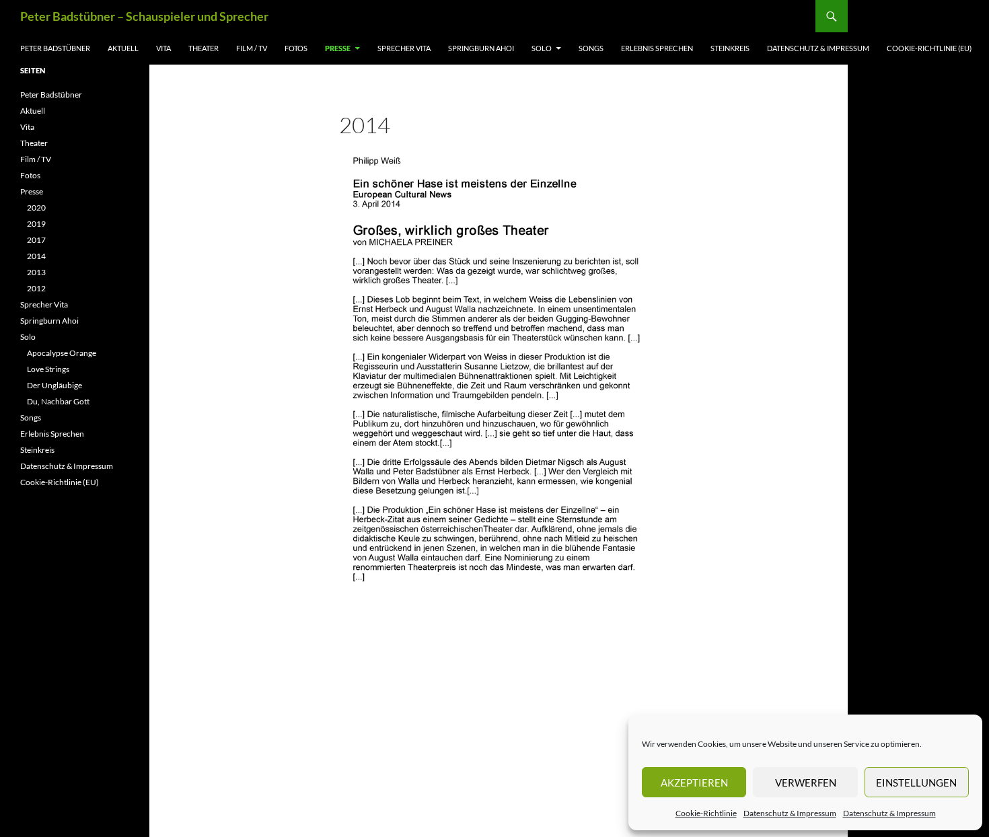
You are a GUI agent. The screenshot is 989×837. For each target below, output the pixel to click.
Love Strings (48, 369)
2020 (36, 208)
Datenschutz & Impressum (789, 813)
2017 (36, 240)
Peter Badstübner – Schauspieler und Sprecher (144, 16)
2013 (36, 272)
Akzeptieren (694, 782)
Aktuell (123, 48)
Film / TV (251, 48)
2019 (36, 224)
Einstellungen (916, 782)
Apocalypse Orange (61, 353)
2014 (36, 256)
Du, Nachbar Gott (58, 401)
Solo (542, 48)
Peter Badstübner (55, 48)
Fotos (296, 48)
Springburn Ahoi (481, 48)
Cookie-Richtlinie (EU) (929, 48)
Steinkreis (729, 48)
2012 (36, 288)
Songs (591, 48)
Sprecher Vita (404, 48)
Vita (163, 48)
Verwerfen (805, 782)
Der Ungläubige (54, 385)
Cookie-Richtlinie (706, 813)
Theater (203, 48)
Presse (338, 48)
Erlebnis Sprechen (657, 48)
